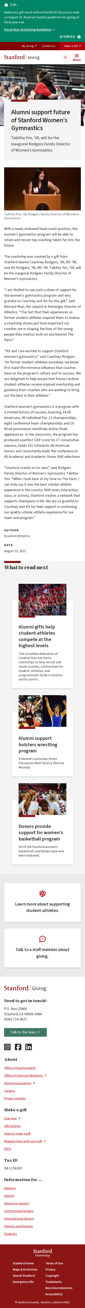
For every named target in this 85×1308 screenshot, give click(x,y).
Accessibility (54, 1294)
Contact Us (48, 46)
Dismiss (68, 37)
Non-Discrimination (58, 1288)
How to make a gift (17, 1133)
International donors (19, 1218)
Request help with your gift (23, 1141)
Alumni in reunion (16, 1203)
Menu (77, 60)
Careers (9, 1091)
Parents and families (18, 1226)
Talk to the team (23, 1032)
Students (10, 1234)
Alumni (9, 1196)
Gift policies (12, 1126)
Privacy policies (15, 1098)
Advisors (10, 1188)
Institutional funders (19, 1211)
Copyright (52, 1276)
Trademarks (53, 1282)
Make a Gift (71, 46)
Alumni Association (17, 1083)
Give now (10, 1118)
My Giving (28, 46)
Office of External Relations (23, 1075)
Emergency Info (23, 1282)
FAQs (7, 1149)
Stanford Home (23, 1263)
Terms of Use (54, 1263)
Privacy (50, 1269)
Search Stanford (24, 1276)
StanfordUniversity (42, 1254)
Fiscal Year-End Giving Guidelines (28, 29)
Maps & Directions (25, 1269)
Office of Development (20, 1068)
